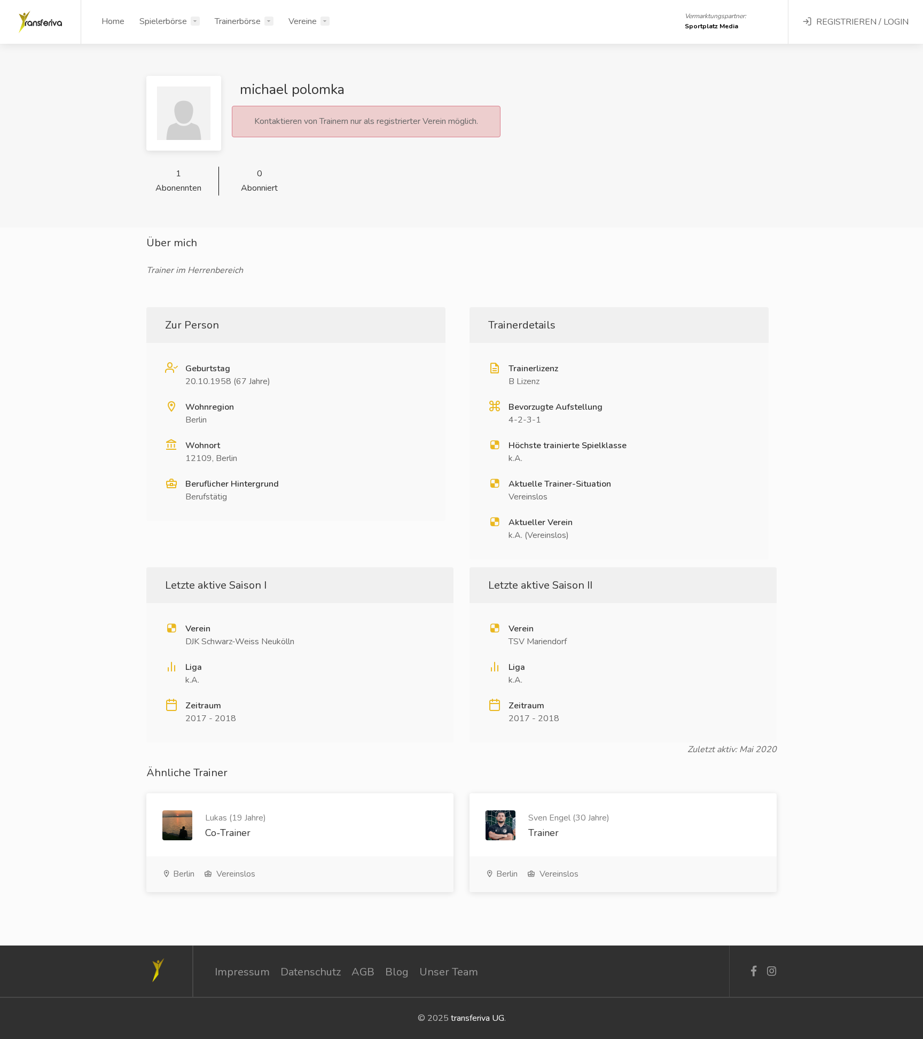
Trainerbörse (238, 21)
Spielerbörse (163, 21)
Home (112, 21)
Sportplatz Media (711, 26)
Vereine (302, 21)
